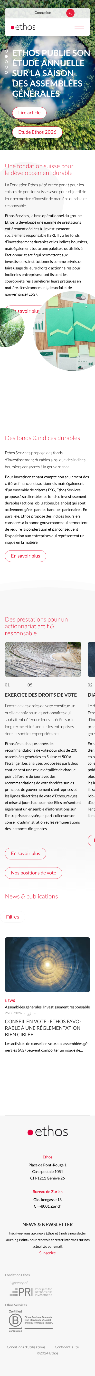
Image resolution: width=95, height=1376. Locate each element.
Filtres (12, 917)
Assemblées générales (23, 1007)
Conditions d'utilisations (26, 1347)
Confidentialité (67, 1347)
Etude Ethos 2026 (37, 132)
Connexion (43, 13)
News (10, 1001)
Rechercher (70, 13)
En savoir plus (25, 311)
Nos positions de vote (33, 873)
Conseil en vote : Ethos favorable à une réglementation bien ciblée (43, 1028)
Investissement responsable (66, 1007)
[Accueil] (23, 29)
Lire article (29, 112)
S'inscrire (47, 1253)
